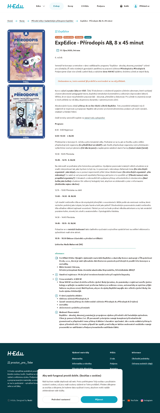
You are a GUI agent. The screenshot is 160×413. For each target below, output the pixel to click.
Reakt (30, 400)
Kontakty (114, 368)
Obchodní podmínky (140, 358)
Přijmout (99, 399)
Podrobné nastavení (61, 399)
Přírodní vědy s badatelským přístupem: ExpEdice (52, 21)
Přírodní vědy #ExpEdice (82, 368)
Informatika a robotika (81, 363)
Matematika (77, 358)
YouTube (134, 400)
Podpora (101, 6)
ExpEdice (63, 31)
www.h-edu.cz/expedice (95, 118)
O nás (112, 358)
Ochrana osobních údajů (142, 363)
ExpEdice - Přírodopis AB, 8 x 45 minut (96, 21)
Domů (10, 21)
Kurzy (70, 6)
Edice (38, 6)
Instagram (148, 400)
